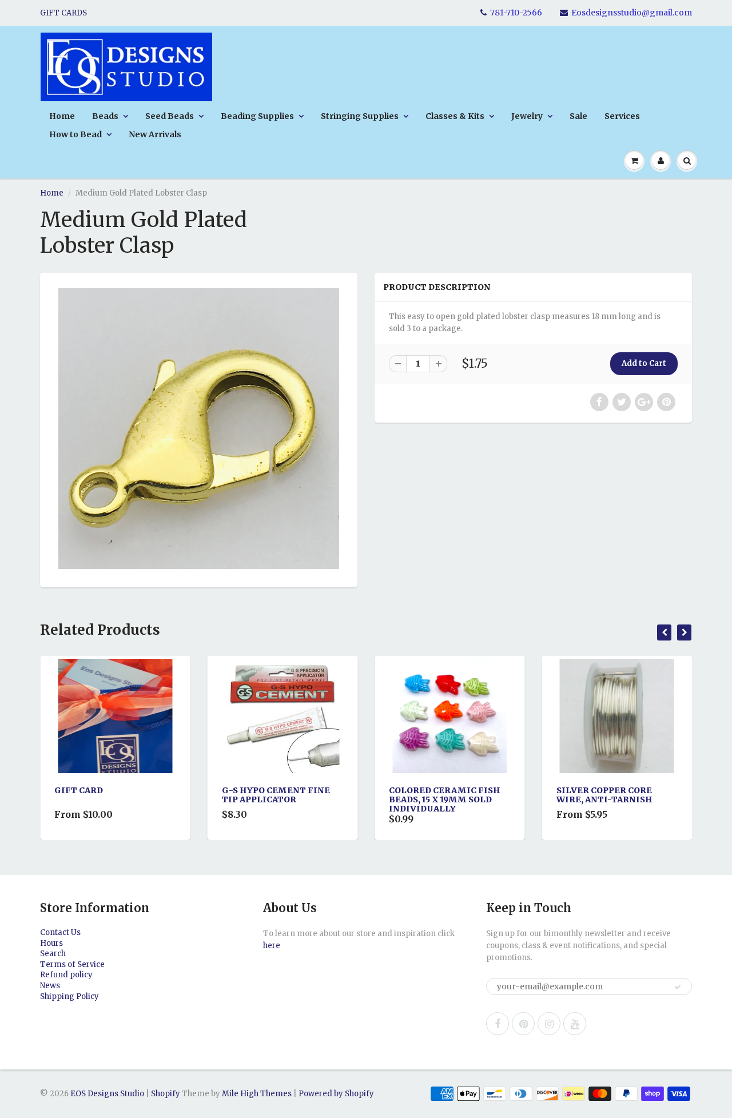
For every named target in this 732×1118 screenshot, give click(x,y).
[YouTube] (574, 1023)
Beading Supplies (257, 116)
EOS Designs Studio (107, 1094)
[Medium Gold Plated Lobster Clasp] (198, 428)
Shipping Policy (69, 996)
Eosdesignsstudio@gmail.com (631, 12)
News (50, 985)
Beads (105, 116)
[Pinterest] (523, 1023)
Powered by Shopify (336, 1094)
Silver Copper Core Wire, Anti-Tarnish (456, 795)
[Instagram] (549, 1023)
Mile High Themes (257, 1094)
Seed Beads (169, 116)
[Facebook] (497, 1023)
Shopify (165, 1094)
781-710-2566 (516, 12)
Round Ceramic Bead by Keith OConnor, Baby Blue (634, 799)
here (271, 945)
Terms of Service (72, 964)
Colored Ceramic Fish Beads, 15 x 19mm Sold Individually (296, 799)
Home (62, 116)
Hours (51, 943)
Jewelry (527, 116)
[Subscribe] (678, 987)
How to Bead (75, 134)
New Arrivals (155, 134)
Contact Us (60, 932)
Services (622, 116)
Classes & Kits (454, 116)
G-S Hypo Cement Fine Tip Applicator (128, 795)
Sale (578, 116)
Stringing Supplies (360, 116)
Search (53, 953)
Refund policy (66, 975)
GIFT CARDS (63, 13)
